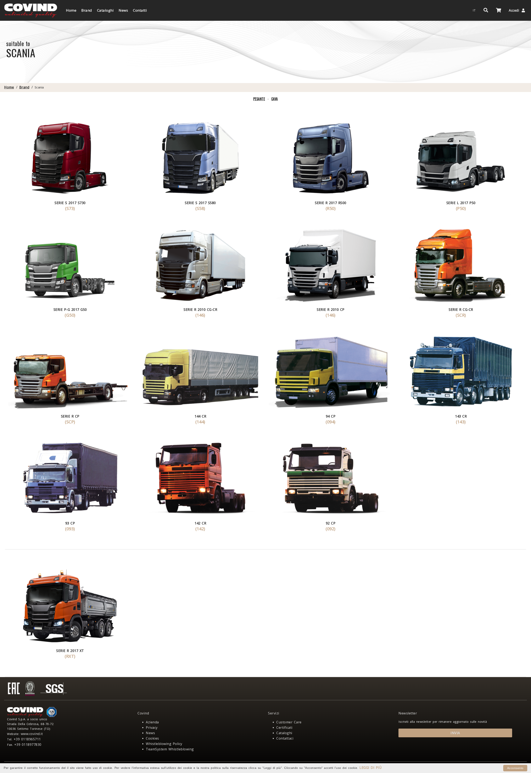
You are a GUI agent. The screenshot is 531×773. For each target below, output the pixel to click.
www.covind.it (32, 733)
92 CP (331, 523)
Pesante (259, 98)
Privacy (152, 727)
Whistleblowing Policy (164, 743)
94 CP (331, 416)
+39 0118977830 (27, 744)
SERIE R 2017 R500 (330, 203)
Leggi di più (370, 767)
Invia (455, 733)
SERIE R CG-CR (461, 309)
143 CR (461, 416)
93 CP (70, 523)
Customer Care (289, 722)
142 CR (200, 523)
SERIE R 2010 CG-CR (200, 309)
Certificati (284, 727)
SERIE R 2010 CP (331, 309)
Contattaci (284, 738)
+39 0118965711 (27, 739)
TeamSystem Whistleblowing (170, 749)
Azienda (152, 722)
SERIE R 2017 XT (70, 651)
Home (9, 87)
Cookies (152, 738)
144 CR (200, 416)
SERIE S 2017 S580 (200, 203)
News (150, 733)
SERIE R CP (70, 416)
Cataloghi (284, 733)
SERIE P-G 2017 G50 (70, 309)
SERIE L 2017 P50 (461, 203)
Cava (274, 98)
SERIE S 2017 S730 (70, 203)
